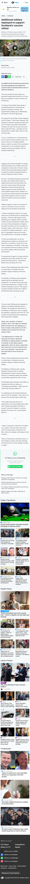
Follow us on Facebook (11, 854)
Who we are (4, 866)
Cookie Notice (12, 868)
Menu (6, 2)
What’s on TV (5, 847)
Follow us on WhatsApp (11, 858)
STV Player (5, 844)
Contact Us (4, 868)
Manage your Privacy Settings (10, 873)
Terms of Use (12, 866)
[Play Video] (15, 48)
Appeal (17, 847)
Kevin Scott (5, 65)
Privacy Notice (22, 866)
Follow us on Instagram (11, 861)
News (3, 16)
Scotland (10, 16)
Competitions (20, 844)
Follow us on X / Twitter (11, 851)
